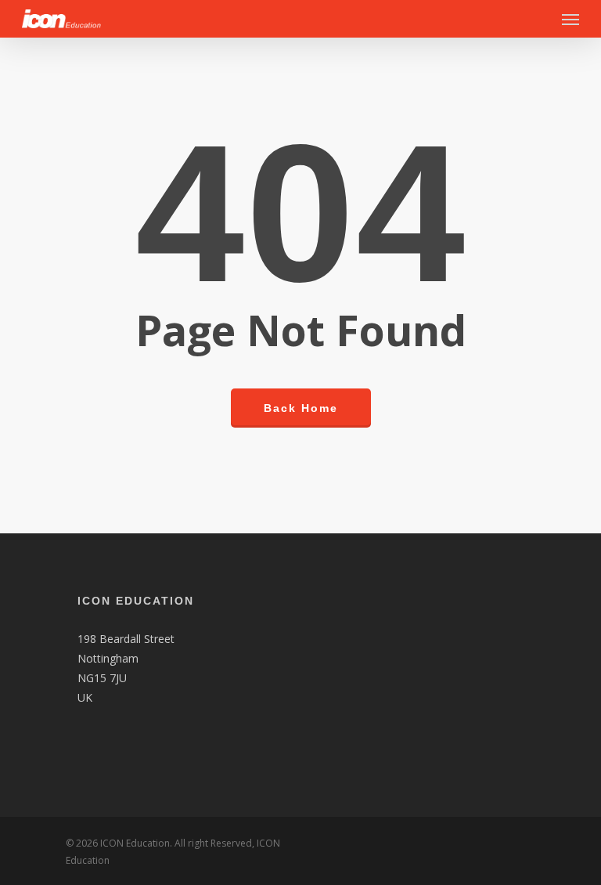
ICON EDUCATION (135, 600)
